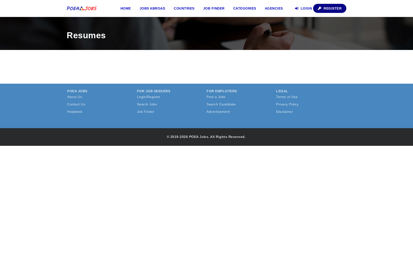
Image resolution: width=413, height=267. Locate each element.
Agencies (274, 8)
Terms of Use (287, 97)
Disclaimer (284, 112)
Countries (184, 8)
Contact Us (76, 104)
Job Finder (214, 8)
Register (332, 8)
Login (305, 8)
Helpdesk (74, 112)
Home (125, 8)
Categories (244, 8)
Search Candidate (221, 104)
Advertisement (218, 112)
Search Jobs (147, 104)
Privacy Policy (287, 104)
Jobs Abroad (152, 8)
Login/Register (149, 97)
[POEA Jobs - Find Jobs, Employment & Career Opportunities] (82, 8)
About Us (74, 97)
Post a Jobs (216, 97)
